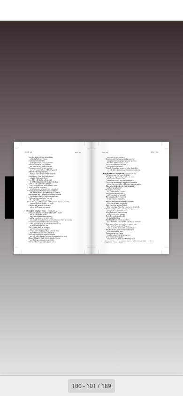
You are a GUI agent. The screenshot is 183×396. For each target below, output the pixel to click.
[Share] (149, 10)
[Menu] (13, 10)
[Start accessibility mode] (54, 10)
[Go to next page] (125, 385)
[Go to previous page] (57, 385)
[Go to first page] (37, 385)
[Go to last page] (146, 385)
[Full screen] (170, 10)
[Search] (33, 10)
